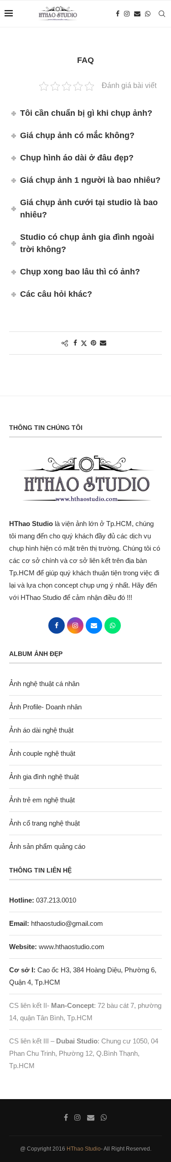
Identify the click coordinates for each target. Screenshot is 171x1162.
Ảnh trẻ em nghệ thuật (42, 800)
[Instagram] (127, 13)
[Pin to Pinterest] (93, 342)
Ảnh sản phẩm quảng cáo (47, 846)
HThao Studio (84, 1149)
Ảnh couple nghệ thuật (42, 753)
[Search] (161, 13)
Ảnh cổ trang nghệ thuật (44, 823)
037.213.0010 (42, 900)
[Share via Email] (103, 342)
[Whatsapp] (147, 13)
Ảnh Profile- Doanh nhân (45, 707)
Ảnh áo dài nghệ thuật (41, 730)
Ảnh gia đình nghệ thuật (44, 776)
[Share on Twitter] (84, 343)
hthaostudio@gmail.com (67, 923)
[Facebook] (117, 13)
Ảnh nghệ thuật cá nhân (44, 683)
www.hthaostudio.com (71, 946)
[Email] (137, 13)
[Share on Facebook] (75, 342)
